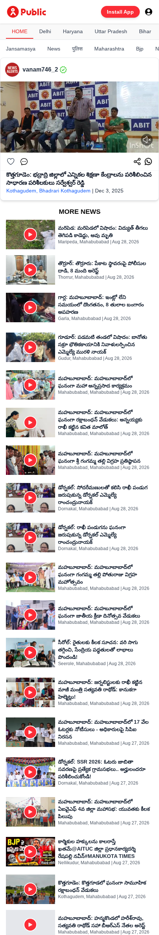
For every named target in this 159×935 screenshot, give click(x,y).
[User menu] (148, 11)
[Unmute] (147, 140)
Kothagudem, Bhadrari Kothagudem (48, 191)
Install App (120, 12)
